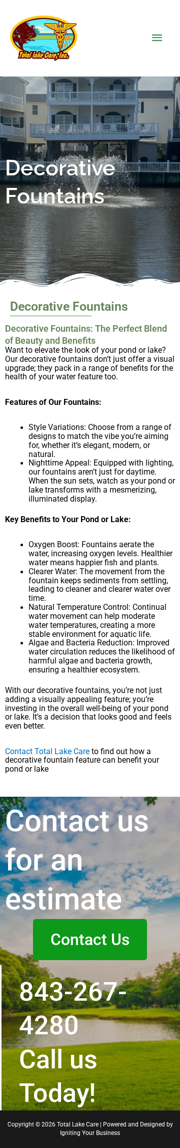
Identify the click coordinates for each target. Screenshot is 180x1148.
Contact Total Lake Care (47, 751)
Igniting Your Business (90, 1132)
